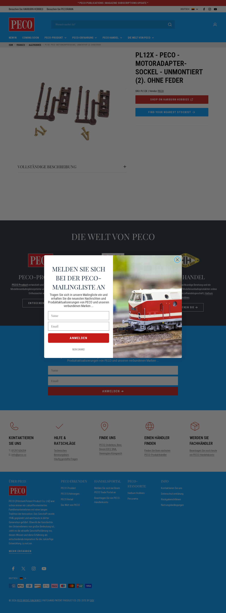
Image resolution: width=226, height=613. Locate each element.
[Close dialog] (177, 260)
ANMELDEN (78, 338)
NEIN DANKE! (78, 349)
